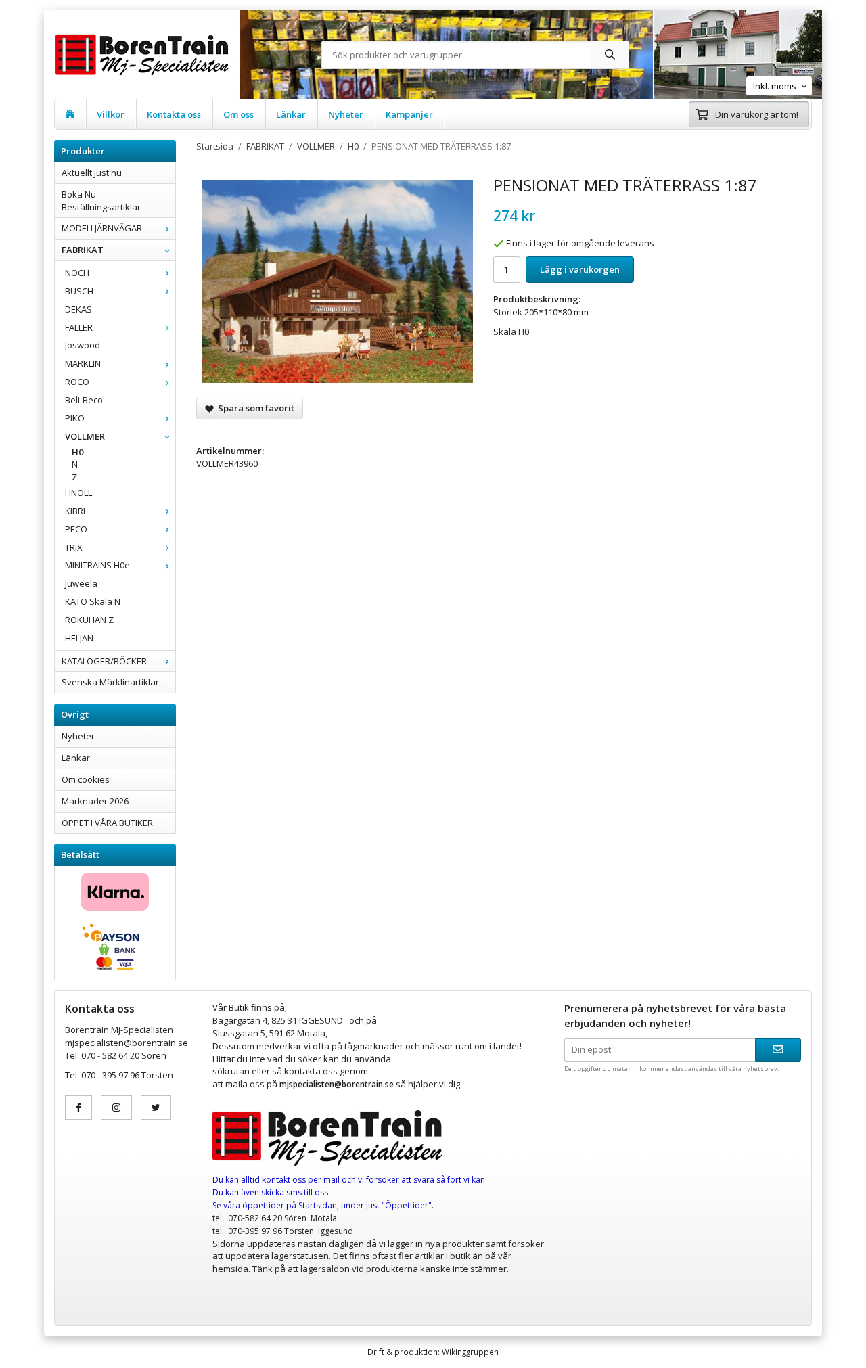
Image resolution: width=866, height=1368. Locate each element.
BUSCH (79, 291)
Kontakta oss (174, 114)
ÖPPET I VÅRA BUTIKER (107, 823)
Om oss (238, 114)
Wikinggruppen (470, 1351)
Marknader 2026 (95, 801)
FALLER (79, 327)
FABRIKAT (83, 250)
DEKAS (78, 309)
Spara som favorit (254, 408)
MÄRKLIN (83, 363)
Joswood (82, 345)
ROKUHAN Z (89, 620)
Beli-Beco (84, 400)
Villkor (110, 114)
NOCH (77, 273)
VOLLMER (85, 436)
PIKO (75, 418)
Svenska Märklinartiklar (110, 682)
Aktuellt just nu (92, 172)
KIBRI (75, 511)
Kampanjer (409, 114)
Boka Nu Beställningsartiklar (101, 200)
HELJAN (79, 638)
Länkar (291, 114)
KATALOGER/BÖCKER (104, 661)
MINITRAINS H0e (97, 565)
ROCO (77, 381)
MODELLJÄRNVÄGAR (102, 228)
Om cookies (86, 779)
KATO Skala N (92, 601)
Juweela (81, 583)
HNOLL (78, 492)
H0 (77, 452)
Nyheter (345, 114)
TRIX (74, 547)
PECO (76, 529)
